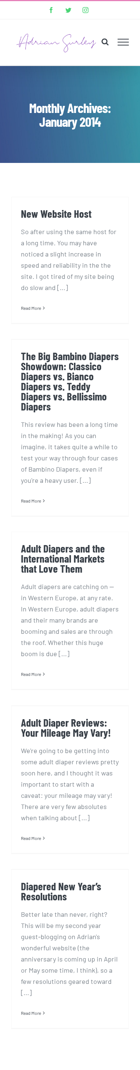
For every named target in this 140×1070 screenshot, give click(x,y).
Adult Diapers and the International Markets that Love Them (63, 558)
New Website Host (56, 213)
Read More (31, 308)
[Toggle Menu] (123, 42)
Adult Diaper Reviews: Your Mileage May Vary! (66, 727)
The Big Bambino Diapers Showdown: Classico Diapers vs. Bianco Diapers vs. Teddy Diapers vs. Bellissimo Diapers (70, 381)
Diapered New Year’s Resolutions (61, 891)
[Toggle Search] (105, 41)
